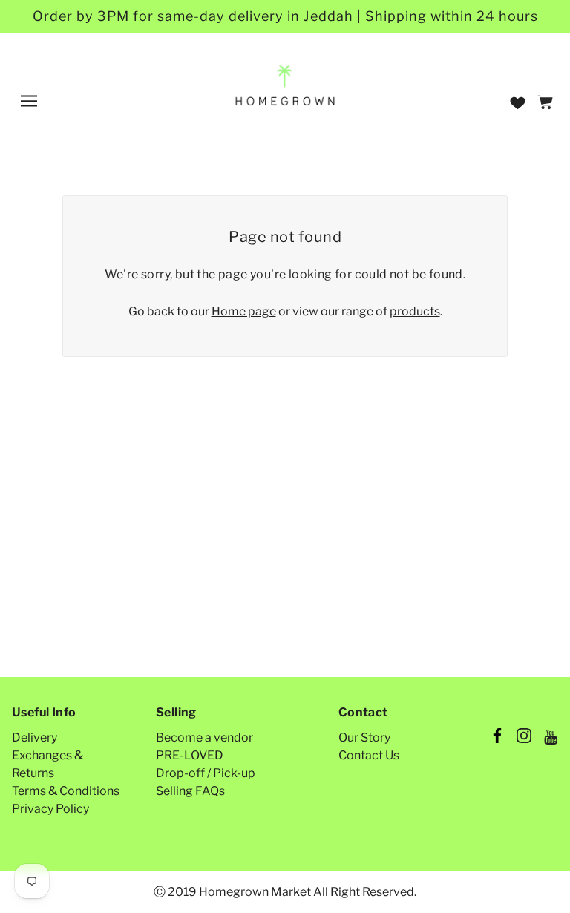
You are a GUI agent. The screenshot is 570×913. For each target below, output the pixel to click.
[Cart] (547, 103)
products (415, 311)
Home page (244, 311)
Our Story (364, 737)
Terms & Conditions (65, 791)
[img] (497, 738)
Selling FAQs (190, 791)
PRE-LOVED (189, 755)
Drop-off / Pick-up (205, 773)
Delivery (34, 737)
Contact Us (368, 755)
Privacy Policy (50, 809)
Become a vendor (204, 737)
